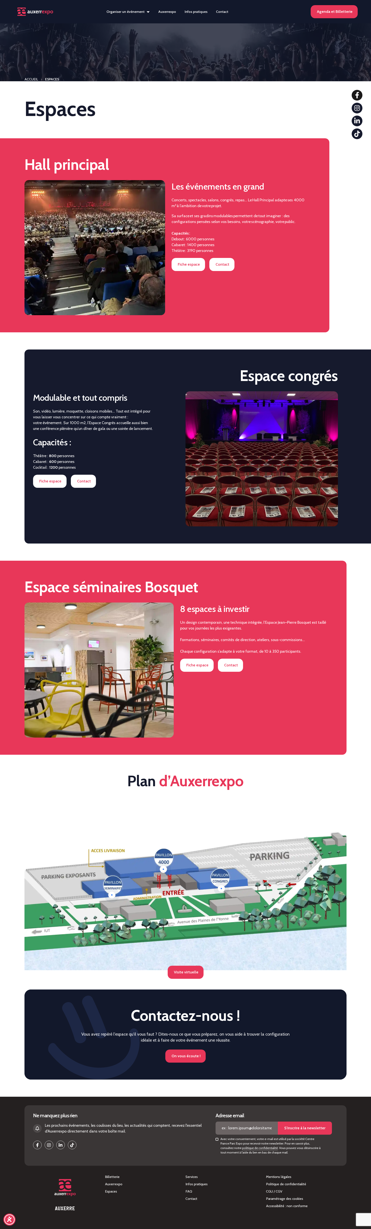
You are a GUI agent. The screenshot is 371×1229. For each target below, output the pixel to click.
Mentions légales (278, 1177)
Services (192, 1177)
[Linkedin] (357, 121)
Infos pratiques (196, 12)
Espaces (111, 1191)
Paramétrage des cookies (284, 1199)
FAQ (189, 1191)
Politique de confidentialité (286, 1184)
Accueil (31, 79)
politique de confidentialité (260, 1148)
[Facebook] (357, 95)
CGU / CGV (274, 1191)
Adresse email (230, 1115)
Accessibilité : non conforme (287, 1206)
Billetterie (112, 1177)
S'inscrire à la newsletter (304, 1128)
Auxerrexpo (167, 12)
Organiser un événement (125, 12)
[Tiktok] (357, 133)
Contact (222, 12)
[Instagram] (357, 108)
